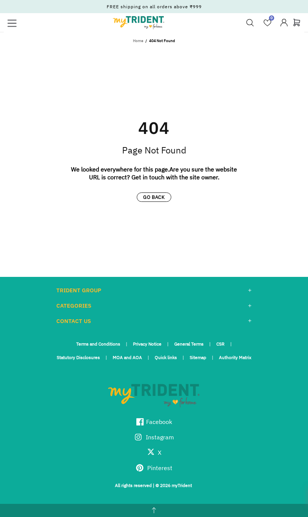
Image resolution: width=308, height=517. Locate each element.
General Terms (189, 344)
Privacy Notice (147, 344)
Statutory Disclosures (78, 357)
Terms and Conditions (98, 344)
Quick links (166, 357)
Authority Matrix (235, 357)
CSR (220, 344)
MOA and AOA (127, 357)
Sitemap (198, 357)
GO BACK (154, 197)
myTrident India (138, 22)
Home (138, 40)
